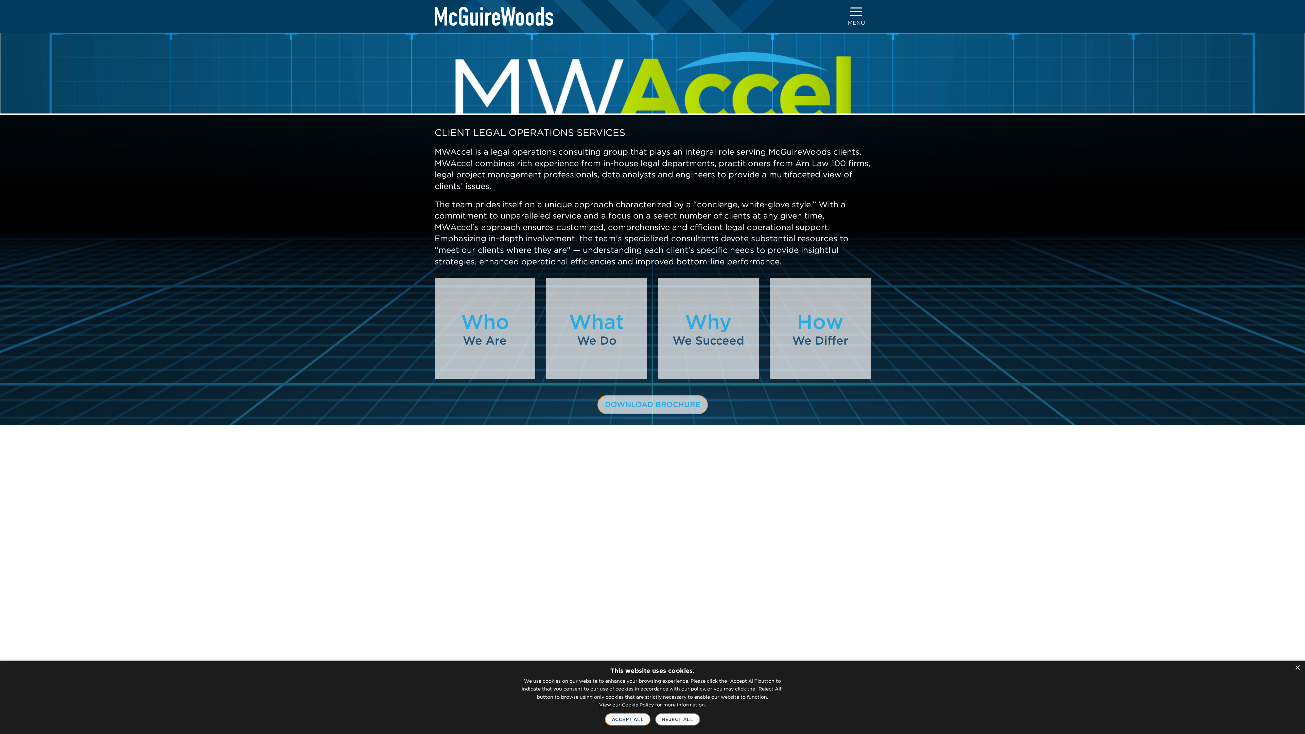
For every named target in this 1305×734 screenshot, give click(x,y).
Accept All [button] (628, 719)
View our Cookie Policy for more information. (652, 704)
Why (708, 328)
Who (485, 328)
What (596, 328)
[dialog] (652, 697)
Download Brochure (652, 404)
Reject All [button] (677, 719)
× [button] (1297, 667)
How (820, 328)
